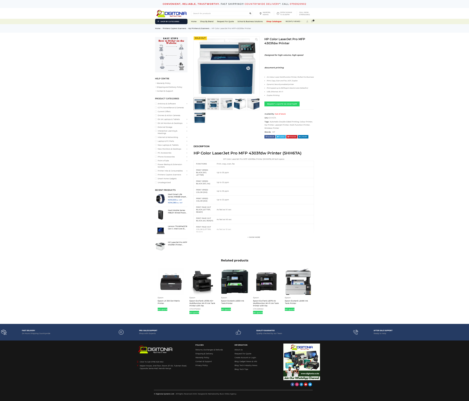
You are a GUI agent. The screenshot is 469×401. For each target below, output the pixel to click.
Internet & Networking (168, 137)
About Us (238, 350)
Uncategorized (164, 182)
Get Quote (162, 309)
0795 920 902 (157, 362)
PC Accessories (164, 153)
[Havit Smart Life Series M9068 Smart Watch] (160, 198)
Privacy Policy (201, 365)
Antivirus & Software (167, 104)
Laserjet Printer (282, 125)
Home (157, 28)
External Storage (165, 127)
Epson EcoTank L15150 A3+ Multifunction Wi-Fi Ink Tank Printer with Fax (202, 303)
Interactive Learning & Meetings (167, 132)
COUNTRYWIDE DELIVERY (262, 4)
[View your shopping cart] (312, 21)
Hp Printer (269, 125)
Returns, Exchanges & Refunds (209, 350)
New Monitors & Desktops (169, 149)
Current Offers (164, 111)
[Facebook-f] (292, 384)
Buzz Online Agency (228, 394)
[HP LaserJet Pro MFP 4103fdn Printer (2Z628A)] (160, 246)
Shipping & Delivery (204, 354)
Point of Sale (163, 161)
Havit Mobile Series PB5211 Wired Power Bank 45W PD (177, 211)
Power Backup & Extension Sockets (170, 165)
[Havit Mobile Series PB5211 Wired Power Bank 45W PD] (160, 214)
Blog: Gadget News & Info (245, 361)
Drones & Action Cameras (169, 115)
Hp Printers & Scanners (198, 28)
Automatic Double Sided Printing (284, 122)
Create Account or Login (245, 357)
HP (273, 132)
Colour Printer (306, 122)
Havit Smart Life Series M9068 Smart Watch (177, 195)
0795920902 (298, 4)
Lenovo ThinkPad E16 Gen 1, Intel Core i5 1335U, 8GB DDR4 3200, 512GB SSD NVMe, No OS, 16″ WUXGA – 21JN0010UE (177, 227)
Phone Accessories (166, 157)
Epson (160, 298)
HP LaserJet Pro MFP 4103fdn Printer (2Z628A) (177, 243)
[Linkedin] (301, 384)
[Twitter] (310, 384)
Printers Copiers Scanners (174, 28)
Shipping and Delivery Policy (169, 87)
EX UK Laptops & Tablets (169, 119)
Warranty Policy (164, 83)
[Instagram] (297, 384)
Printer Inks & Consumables (170, 171)
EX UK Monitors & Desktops (170, 123)
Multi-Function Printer (300, 125)
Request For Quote (242, 354)
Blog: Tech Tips (241, 369)
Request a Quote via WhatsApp (282, 104)
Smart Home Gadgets (167, 179)
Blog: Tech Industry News (245, 365)
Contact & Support (165, 91)
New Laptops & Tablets (168, 145)
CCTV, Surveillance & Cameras (171, 108)
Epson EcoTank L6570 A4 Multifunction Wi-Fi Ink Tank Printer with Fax (266, 303)
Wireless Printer (271, 128)
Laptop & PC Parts (166, 141)
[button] (256, 39)
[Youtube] (306, 384)
